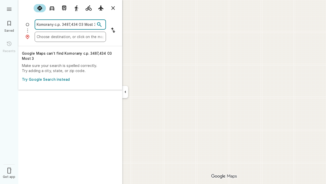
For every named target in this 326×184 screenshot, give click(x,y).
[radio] (40, 8)
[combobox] (66, 24)
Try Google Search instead (46, 79)
